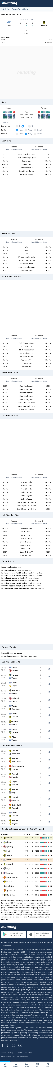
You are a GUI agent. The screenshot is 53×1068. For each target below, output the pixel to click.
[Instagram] (15, 1045)
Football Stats (5, 9)
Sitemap (19, 1053)
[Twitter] (9, 1045)
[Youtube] (21, 1045)
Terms (3, 1053)
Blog (37, 1066)
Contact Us (28, 1053)
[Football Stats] (9, 3)
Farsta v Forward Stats (20, 9)
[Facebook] (3, 1045)
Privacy (10, 1053)
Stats (5, 1066)
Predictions (16, 1066)
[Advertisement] (26, 72)
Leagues (26, 1066)
